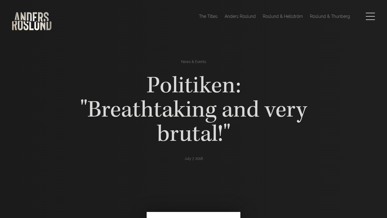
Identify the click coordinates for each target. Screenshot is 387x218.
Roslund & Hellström (283, 16)
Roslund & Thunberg (330, 16)
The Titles (208, 16)
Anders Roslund (240, 16)
